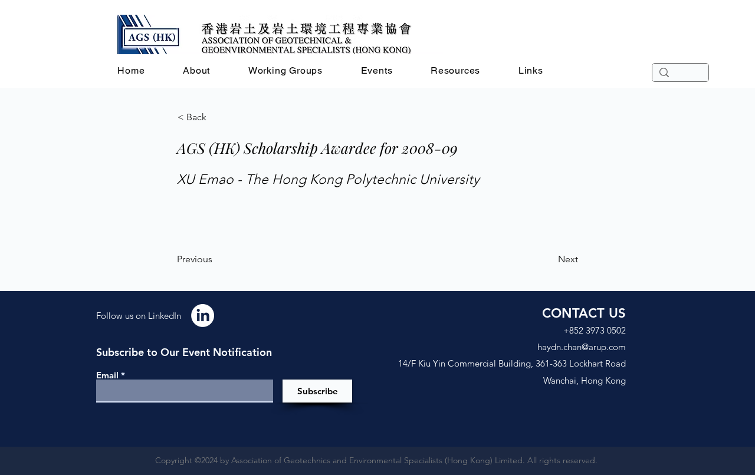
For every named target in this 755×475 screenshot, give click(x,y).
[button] (196, 70)
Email (107, 375)
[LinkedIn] (202, 315)
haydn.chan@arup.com (581, 346)
